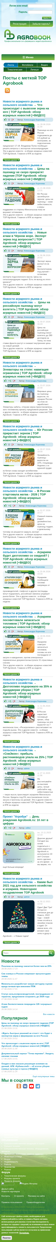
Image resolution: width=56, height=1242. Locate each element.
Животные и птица (13, 1156)
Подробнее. (24, 1232)
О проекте (19, 1196)
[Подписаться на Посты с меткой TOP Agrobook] (6, 89)
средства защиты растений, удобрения (22, 1124)
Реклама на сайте (36, 1196)
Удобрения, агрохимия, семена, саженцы (23, 1154)
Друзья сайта (7, 1189)
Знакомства (9, 1167)
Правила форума (12, 1181)
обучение (8, 1114)
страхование (10, 1127)
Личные (34, 69)
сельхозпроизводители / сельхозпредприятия (25, 1116)
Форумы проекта (12, 1178)
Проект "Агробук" (15, 816)
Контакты (5, 1196)
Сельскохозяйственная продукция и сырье (24, 1143)
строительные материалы (16, 1129)
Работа (7, 1164)
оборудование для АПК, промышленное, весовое (27, 1111)
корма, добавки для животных (18, 1108)
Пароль (23, 12)
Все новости (49, 1014)
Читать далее (10, 160)
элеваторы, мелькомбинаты (17, 1134)
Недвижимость (11, 1162)
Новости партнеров (10, 1191)
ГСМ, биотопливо (12, 1106)
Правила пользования (11, 1202)
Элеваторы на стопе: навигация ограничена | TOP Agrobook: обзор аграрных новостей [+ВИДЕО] (27, 373)
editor (28, 828)
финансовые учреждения (16, 1132)
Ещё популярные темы (44, 1076)
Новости (10, 961)
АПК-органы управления (15, 1098)
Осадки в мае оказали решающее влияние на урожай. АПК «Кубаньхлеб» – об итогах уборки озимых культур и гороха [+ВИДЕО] (25, 1066)
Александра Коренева (34, 120)
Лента (10, 65)
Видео (44, 65)
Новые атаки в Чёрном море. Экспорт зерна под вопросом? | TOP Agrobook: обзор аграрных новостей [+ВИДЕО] (25, 239)
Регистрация (19, 24)
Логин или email (18, 5)
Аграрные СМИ (11, 1137)
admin (27, 768)
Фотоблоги (27, 65)
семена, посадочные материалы (19, 1121)
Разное (7, 1169)
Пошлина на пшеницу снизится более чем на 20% (27, 966)
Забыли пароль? (41, 24)
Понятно (7, 1238)
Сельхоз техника (12, 1146)
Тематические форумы (15, 1176)
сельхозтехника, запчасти (16, 1119)
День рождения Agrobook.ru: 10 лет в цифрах (25, 820)
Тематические (14, 69)
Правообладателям (35, 1202)
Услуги (7, 1159)
